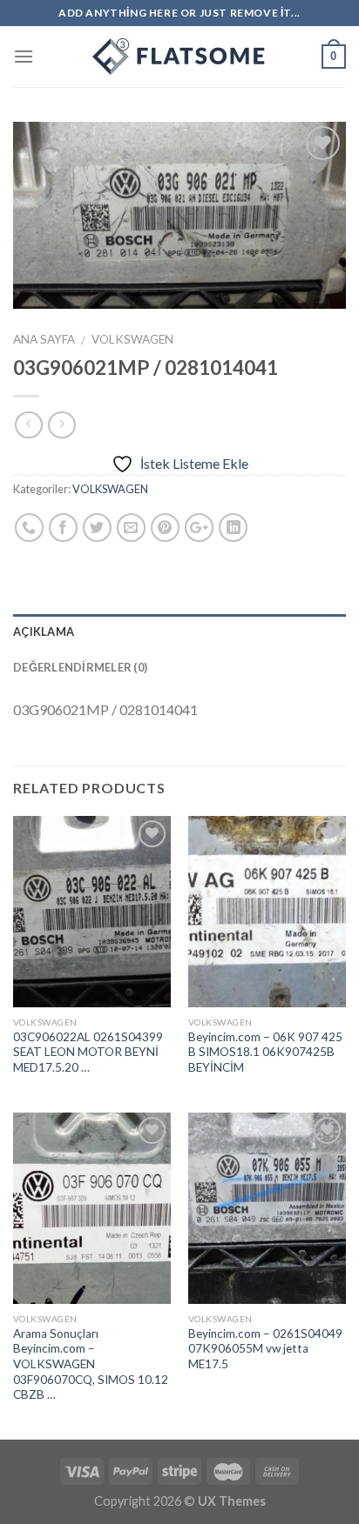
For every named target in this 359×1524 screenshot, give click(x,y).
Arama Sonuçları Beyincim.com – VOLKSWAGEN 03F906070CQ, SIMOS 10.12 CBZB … (90, 1364)
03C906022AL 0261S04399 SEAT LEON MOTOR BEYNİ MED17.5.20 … (88, 1052)
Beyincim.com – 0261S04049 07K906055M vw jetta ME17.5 (265, 1349)
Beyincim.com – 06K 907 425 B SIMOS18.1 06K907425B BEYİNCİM (265, 1052)
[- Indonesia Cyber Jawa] (179, 56)
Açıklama (43, 631)
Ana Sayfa (44, 339)
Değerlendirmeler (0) (80, 667)
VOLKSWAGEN (132, 339)
